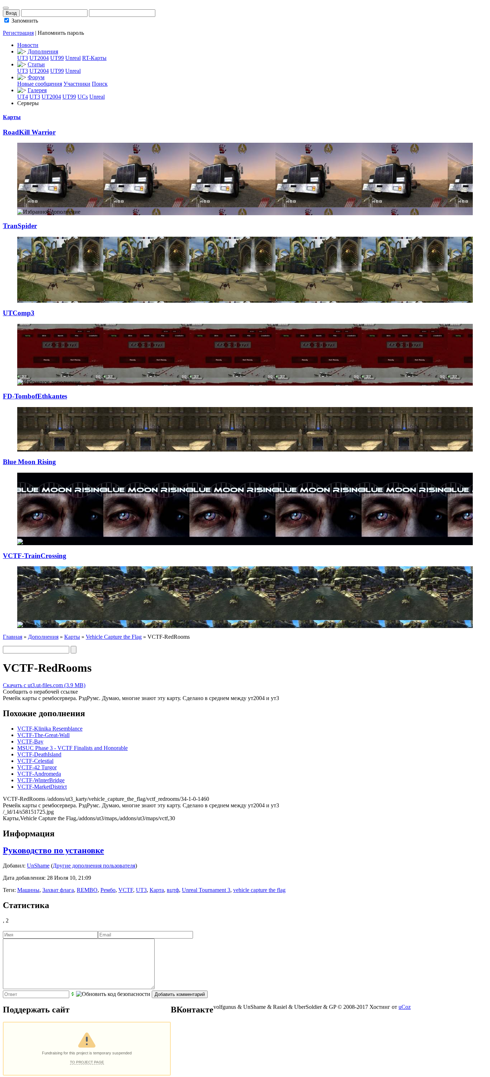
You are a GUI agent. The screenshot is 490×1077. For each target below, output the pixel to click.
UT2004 (39, 58)
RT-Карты (94, 58)
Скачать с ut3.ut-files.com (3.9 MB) (44, 685)
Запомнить (24, 21)
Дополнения (43, 51)
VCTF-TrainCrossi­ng (34, 555)
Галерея (37, 90)
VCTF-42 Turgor (37, 767)
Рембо (108, 890)
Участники (76, 84)
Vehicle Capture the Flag (114, 637)
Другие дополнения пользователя (94, 866)
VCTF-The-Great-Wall (43, 735)
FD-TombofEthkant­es (35, 396)
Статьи (36, 64)
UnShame (38, 866)
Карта (157, 890)
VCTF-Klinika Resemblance (50, 729)
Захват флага (58, 890)
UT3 (22, 58)
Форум (36, 77)
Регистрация (18, 33)
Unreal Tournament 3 (206, 890)
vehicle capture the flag (259, 890)
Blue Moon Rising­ (29, 462)
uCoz (405, 1007)
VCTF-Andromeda (39, 774)
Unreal (73, 58)
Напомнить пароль (61, 33)
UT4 (22, 97)
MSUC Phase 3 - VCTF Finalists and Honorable (72, 748)
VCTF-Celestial (35, 761)
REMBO (87, 890)
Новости (27, 45)
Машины (28, 890)
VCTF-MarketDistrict (42, 787)
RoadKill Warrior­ (29, 132)
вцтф (173, 890)
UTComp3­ (18, 313)
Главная (12, 637)
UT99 (57, 58)
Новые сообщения (39, 84)
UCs (82, 97)
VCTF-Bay (30, 741)
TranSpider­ (20, 226)
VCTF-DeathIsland (39, 754)
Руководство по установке (53, 850)
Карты (12, 117)
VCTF (125, 890)
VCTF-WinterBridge (41, 780)
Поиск (100, 84)
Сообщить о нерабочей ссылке (40, 692)
